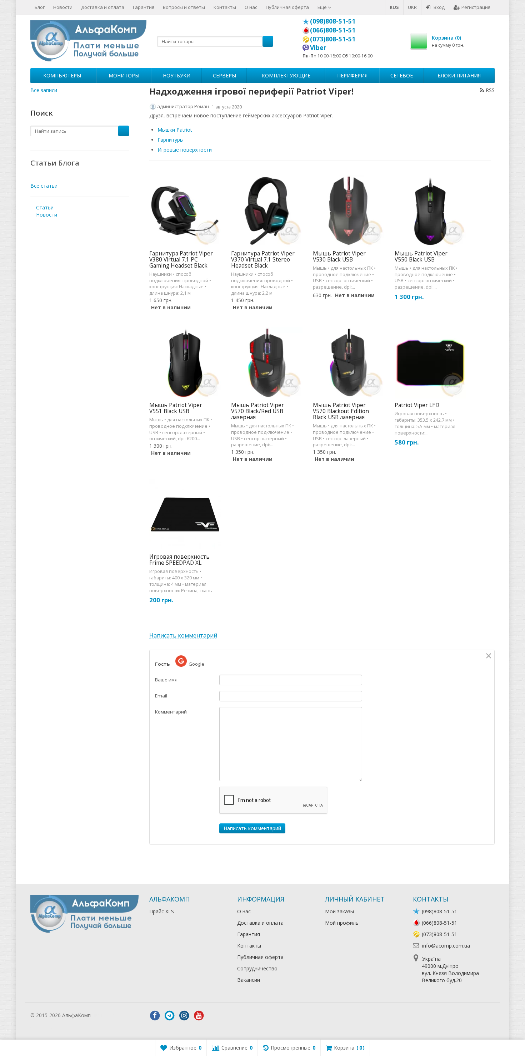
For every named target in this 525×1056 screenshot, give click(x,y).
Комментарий (171, 712)
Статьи (45, 207)
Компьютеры (62, 75)
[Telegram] (169, 1015)
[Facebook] (155, 1015)
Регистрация (475, 7)
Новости (62, 7)
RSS (490, 90)
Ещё (323, 7)
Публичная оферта (287, 7)
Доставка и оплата (102, 7)
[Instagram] (184, 1015)
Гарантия (143, 7)
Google (196, 664)
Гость (162, 664)
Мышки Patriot (175, 129)
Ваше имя (166, 679)
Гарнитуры (171, 139)
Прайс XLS (161, 911)
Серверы (224, 75)
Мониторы (124, 75)
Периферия (352, 75)
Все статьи (44, 185)
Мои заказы (339, 911)
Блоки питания (459, 75)
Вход (439, 7)
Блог (40, 7)
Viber (318, 47)
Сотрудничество (257, 968)
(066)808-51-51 (332, 30)
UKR (412, 7)
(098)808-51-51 (332, 21)
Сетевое (401, 75)
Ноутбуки (176, 75)
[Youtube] (199, 1015)
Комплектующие (286, 75)
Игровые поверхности (185, 149)
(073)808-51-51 (332, 39)
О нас (251, 7)
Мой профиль (342, 922)
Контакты (225, 7)
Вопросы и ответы (184, 7)
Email (161, 695)
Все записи (43, 90)
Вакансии (248, 979)
